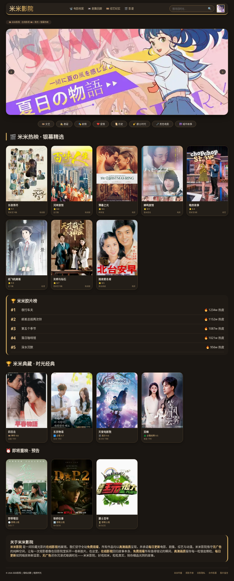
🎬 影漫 (129, 8)
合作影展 (213, 572)
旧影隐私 (201, 572)
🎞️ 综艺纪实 (113, 8)
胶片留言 (224, 572)
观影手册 (190, 572)
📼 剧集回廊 (95, 8)
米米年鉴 (178, 572)
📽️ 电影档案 (76, 8)
